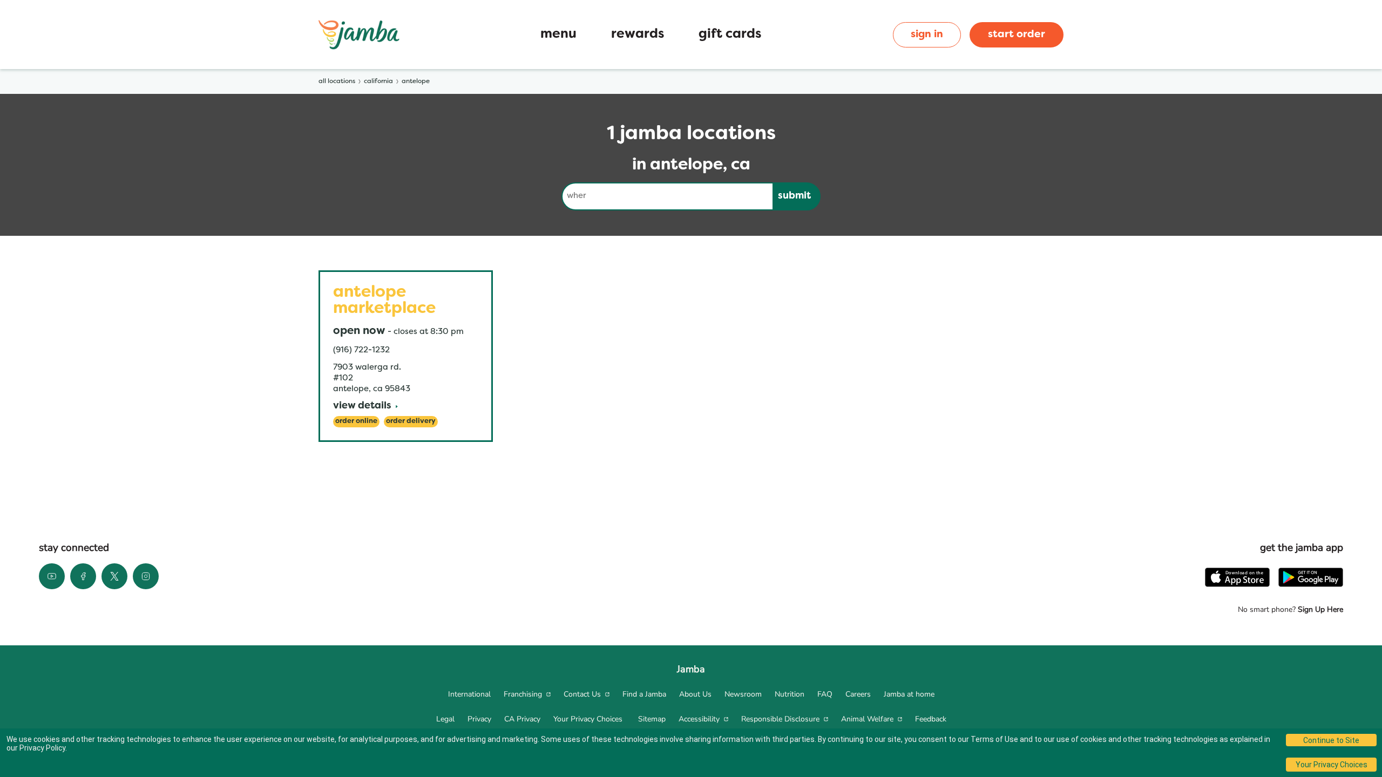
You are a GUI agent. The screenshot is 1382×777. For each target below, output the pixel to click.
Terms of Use (994, 739)
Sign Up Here (1319, 609)
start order (1016, 34)
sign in (927, 34)
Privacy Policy (42, 748)
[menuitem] (469, 694)
